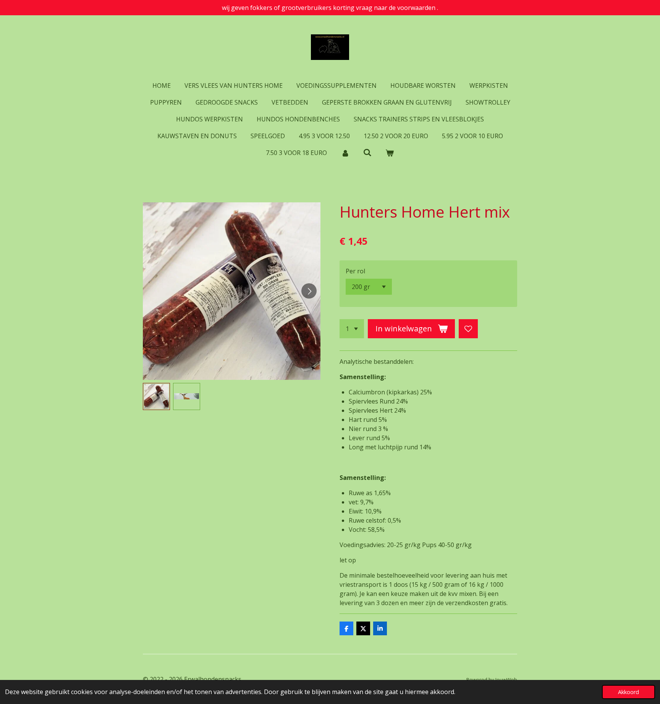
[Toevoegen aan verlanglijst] (468, 328)
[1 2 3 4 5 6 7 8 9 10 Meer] (352, 328)
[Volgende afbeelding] (309, 291)
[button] (156, 396)
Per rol (355, 271)
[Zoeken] (367, 152)
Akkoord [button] (628, 692)
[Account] (345, 152)
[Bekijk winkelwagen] (389, 152)
